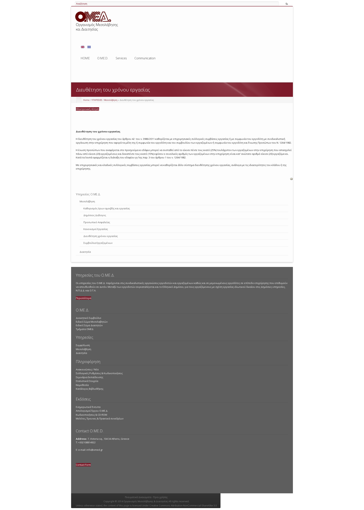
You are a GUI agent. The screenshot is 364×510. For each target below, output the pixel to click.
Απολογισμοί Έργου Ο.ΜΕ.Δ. (92, 410)
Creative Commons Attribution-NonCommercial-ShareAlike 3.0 (183, 505)
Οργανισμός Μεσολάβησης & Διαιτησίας (145, 501)
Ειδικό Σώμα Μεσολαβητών (91, 321)
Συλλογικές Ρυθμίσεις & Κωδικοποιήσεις (99, 373)
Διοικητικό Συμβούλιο (88, 318)
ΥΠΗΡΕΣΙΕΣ (96, 100)
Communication (144, 58)
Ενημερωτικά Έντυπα (88, 407)
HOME (85, 58)
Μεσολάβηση (110, 100)
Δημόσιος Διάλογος (94, 215)
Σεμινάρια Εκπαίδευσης (89, 377)
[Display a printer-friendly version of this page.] (291, 182)
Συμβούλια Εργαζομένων (97, 243)
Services (121, 59)
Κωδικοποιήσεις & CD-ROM (91, 414)
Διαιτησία (85, 251)
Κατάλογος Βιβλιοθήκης (89, 388)
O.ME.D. (102, 59)
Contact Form (83, 464)
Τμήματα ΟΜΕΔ (84, 329)
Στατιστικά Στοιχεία (87, 381)
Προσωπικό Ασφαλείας (96, 222)
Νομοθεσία (82, 385)
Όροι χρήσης (160, 497)
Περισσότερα (83, 298)
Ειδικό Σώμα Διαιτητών (89, 325)
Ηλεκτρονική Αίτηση (87, 109)
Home (86, 100)
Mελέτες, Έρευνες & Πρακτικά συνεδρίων (99, 418)
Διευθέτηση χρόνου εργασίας (100, 236)
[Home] (97, 32)
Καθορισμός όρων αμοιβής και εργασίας (106, 208)
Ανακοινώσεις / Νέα (87, 369)
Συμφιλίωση (83, 345)
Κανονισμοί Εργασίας (95, 229)
